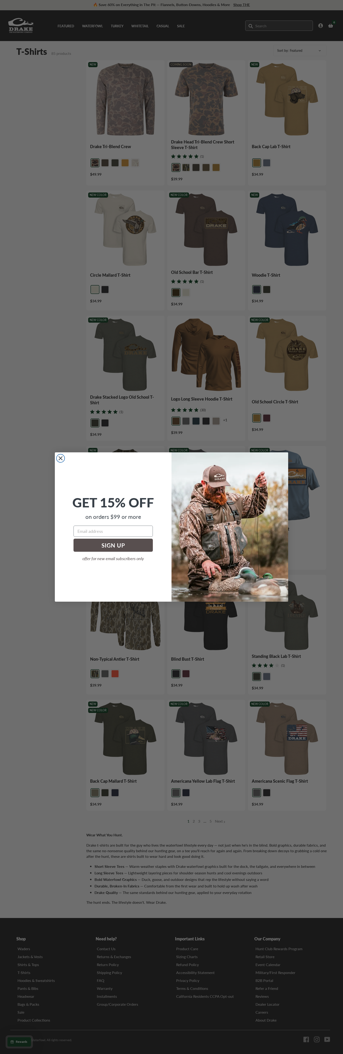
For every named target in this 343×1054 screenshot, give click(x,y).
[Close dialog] (60, 458)
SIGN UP (113, 545)
